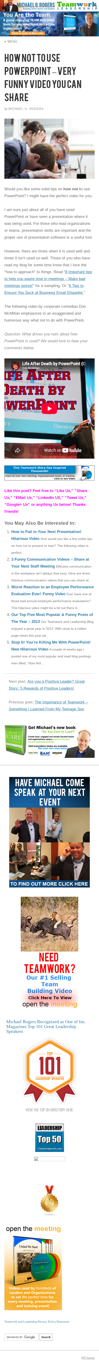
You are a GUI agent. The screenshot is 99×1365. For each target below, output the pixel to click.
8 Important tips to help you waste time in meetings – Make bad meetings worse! (48, 279)
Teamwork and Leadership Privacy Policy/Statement (36, 1321)
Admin (88, 1357)
